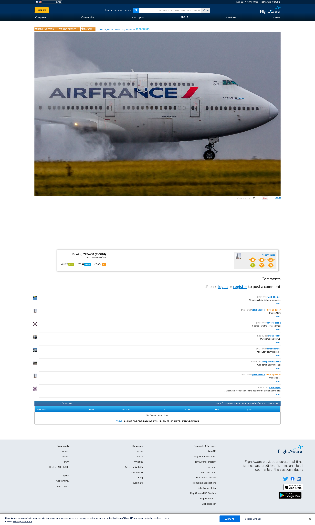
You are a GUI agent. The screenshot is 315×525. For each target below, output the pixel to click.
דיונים (66, 462)
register (240, 286)
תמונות (65, 451)
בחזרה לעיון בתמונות (44, 29)
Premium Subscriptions (204, 483)
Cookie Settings (253, 519)
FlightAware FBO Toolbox (203, 493)
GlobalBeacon (209, 504)
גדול (244, 198)
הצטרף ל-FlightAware (270, 2)
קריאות (65, 456)
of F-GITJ (99, 264)
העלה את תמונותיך (67, 29)
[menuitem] (276, 17)
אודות (140, 451)
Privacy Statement (22, 521)
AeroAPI (212, 451)
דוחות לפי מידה (208, 472)
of (83, 264)
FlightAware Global (206, 488)
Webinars (138, 483)
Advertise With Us (134, 467)
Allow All (229, 519)
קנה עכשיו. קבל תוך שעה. (224, 403)
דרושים (139, 456)
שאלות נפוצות (62, 486)
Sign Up (42, 10)
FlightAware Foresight (205, 462)
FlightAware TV (208, 498)
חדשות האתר (136, 472)
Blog (140, 477)
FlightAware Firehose (205, 456)
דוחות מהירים (209, 467)
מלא (239, 198)
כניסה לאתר (252, 2)
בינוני (250, 198)
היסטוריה (138, 462)
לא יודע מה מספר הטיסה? (118, 10)
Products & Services (205, 446)
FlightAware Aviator (206, 477)
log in (223, 286)
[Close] (309, 519)
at (67, 264)
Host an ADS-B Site (59, 467)
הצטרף (119, 421)
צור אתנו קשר (62, 481)
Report (278, 304)
